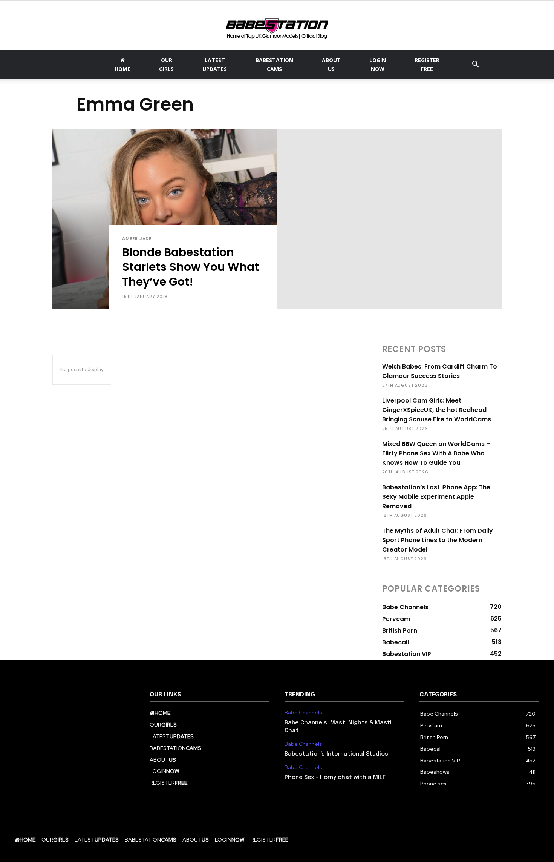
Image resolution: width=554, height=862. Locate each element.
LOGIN (377, 64)
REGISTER (427, 64)
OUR (166, 64)
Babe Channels (303, 713)
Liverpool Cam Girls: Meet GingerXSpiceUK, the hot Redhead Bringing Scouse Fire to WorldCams (436, 410)
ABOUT (331, 64)
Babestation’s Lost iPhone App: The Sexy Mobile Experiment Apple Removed (436, 496)
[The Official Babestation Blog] (277, 26)
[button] (475, 65)
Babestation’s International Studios (336, 754)
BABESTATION (274, 64)
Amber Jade (137, 238)
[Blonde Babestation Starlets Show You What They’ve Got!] (164, 219)
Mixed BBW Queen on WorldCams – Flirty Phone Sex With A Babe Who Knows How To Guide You (436, 453)
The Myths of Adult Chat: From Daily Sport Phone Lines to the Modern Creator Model (437, 540)
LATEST (214, 64)
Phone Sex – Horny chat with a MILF (335, 777)
